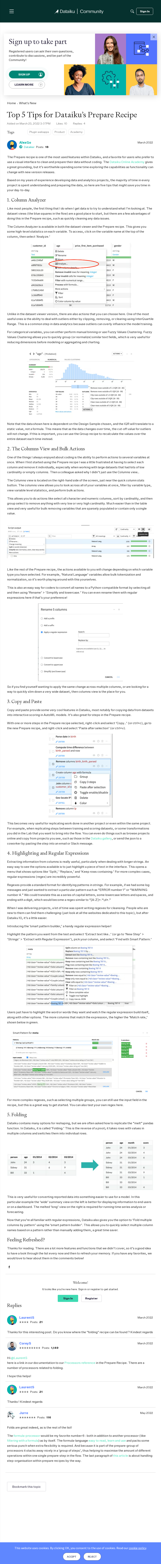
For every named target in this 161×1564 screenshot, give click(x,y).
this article (120, 1455)
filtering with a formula (22, 1440)
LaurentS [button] (26, 1317)
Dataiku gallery (101, 838)
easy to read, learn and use (107, 1440)
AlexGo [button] (25, 142)
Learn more (24, 84)
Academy (76, 131)
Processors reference (79, 1363)
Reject (92, 1556)
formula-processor (27, 1436)
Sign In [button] (68, 1298)
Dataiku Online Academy (127, 162)
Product (60, 131)
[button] (153, 37)
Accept (71, 1556)
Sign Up (24, 74)
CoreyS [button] (25, 1343)
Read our (131, 1548)
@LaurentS (19, 1358)
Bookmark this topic (26, 1487)
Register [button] (91, 1298)
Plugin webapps (39, 131)
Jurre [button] (23, 1413)
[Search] (132, 11)
